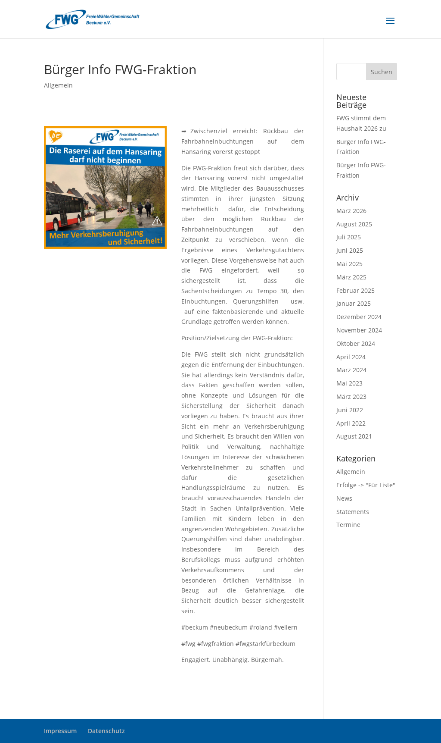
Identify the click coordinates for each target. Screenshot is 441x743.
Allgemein (58, 85)
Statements (352, 512)
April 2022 (351, 423)
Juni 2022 (349, 410)
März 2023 (351, 396)
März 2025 (351, 277)
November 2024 (359, 330)
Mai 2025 (349, 264)
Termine (348, 524)
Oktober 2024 (355, 343)
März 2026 (351, 211)
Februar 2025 (355, 290)
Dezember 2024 (359, 317)
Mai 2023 (349, 383)
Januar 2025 (353, 303)
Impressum (60, 731)
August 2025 (354, 224)
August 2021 (354, 436)
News (344, 498)
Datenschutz (106, 731)
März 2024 (351, 370)
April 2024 (351, 357)
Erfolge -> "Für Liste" (365, 485)
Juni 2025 (349, 250)
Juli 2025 (348, 237)
